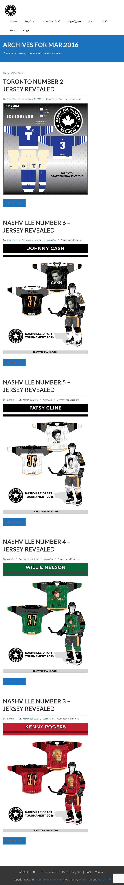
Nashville (51, 240)
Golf (104, 21)
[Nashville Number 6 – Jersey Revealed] (45, 280)
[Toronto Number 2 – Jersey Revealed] (45, 134)
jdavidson (12, 99)
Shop (12, 30)
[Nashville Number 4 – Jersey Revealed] (45, 599)
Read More (14, 203)
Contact (100, 872)
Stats (91, 21)
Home (13, 21)
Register (30, 21)
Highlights (74, 21)
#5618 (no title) (28, 872)
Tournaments (49, 872)
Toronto (50, 99)
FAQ (88, 872)
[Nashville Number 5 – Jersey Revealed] (45, 440)
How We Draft (51, 21)
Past (64, 872)
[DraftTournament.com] (59, 10)
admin (10, 399)
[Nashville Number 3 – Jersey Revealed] (45, 759)
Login (27, 30)
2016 (13, 73)
